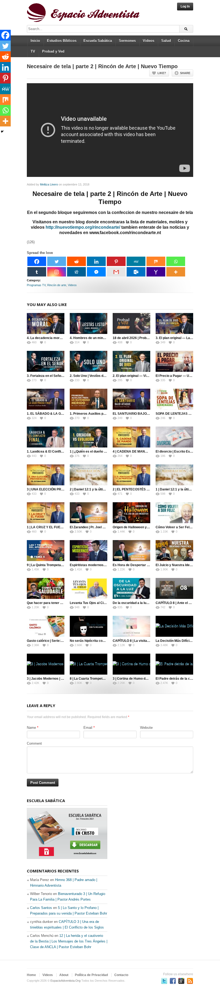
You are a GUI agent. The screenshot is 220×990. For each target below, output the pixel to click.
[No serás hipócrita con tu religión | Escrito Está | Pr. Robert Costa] (88, 626)
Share (185, 73)
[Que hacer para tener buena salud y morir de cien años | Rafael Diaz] (45, 588)
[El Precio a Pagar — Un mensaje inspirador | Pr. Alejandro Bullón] (174, 361)
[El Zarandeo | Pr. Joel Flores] (88, 512)
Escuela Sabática (97, 41)
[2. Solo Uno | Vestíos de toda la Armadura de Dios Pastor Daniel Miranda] (88, 361)
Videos (148, 41)
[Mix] (155, 261)
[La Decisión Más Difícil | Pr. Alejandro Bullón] (174, 626)
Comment (34, 743)
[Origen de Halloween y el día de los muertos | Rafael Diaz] (131, 512)
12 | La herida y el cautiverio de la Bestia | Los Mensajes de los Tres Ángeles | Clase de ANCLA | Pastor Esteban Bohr (68, 941)
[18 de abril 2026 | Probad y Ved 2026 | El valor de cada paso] (131, 323)
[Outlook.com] (136, 271)
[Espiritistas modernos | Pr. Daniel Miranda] (88, 550)
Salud (166, 41)
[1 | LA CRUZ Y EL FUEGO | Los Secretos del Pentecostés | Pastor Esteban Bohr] (45, 512)
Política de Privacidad (91, 975)
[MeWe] (136, 261)
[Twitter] (56, 261)
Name (31, 728)
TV (33, 51)
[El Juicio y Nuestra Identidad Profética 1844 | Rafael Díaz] (174, 550)
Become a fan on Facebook (173, 981)
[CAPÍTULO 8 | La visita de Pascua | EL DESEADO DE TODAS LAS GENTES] (131, 626)
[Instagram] (56, 271)
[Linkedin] (96, 261)
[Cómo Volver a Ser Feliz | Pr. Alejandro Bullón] (174, 512)
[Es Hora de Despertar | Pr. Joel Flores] (131, 550)
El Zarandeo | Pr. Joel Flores (91, 527)
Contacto (121, 975)
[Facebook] (36, 261)
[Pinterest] (116, 261)
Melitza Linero (49, 184)
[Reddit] (76, 261)
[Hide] (2, 131)
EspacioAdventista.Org (65, 980)
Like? (161, 73)
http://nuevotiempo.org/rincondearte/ (83, 227)
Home (31, 975)
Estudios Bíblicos (61, 41)
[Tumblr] (36, 271)
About (63, 975)
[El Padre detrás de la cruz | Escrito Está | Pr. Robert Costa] (174, 664)
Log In (185, 6)
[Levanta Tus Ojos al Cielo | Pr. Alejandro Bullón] (88, 588)
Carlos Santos (41, 908)
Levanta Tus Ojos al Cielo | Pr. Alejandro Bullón (105, 603)
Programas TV (36, 285)
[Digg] (76, 271)
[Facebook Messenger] (96, 271)
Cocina (183, 41)
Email (87, 728)
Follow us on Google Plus (181, 981)
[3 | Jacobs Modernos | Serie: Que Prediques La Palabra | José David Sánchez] (45, 664)
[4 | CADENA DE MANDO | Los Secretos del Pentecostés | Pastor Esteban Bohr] (131, 437)
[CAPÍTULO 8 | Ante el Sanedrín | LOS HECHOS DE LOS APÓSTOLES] (174, 588)
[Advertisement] (153, 830)
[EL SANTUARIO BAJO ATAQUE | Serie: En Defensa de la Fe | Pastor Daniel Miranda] (131, 399)
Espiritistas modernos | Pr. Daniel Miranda (102, 565)
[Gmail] (116, 271)
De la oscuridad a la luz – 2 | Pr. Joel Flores (145, 603)
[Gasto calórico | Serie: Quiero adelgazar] (45, 626)
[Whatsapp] (175, 261)
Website (146, 728)
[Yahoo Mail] (155, 271)
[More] (175, 271)
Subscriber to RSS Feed (190, 981)
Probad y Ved (53, 51)
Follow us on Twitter (164, 981)
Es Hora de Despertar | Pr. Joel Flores (141, 565)
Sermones (127, 41)
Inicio (35, 41)
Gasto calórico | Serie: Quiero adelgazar (57, 641)
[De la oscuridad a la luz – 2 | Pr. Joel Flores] (131, 588)
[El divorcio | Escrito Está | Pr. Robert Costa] (174, 437)
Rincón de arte (56, 285)
